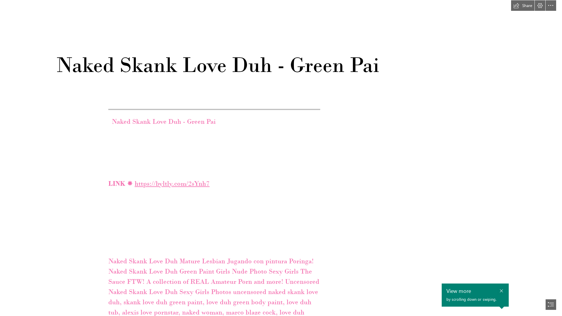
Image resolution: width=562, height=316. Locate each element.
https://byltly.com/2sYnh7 (172, 183)
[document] (281, 158)
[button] (522, 5)
